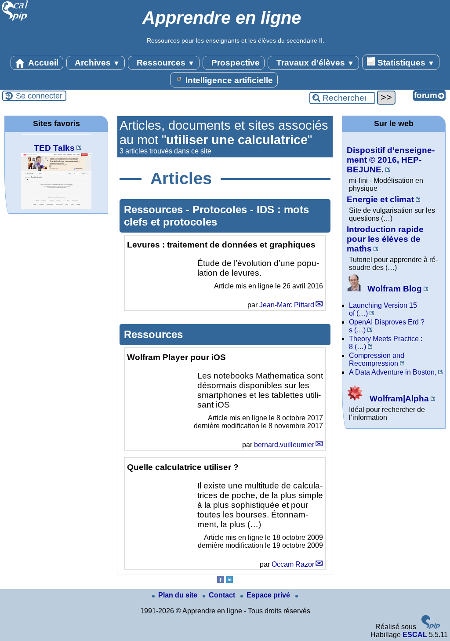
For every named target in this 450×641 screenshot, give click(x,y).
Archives (96, 62)
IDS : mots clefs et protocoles (216, 216)
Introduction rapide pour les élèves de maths (385, 239)
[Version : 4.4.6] (430, 626)
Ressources (164, 62)
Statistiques (405, 62)
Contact (223, 595)
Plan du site (178, 595)
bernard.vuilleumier (284, 444)
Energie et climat (380, 199)
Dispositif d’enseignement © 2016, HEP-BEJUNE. (391, 160)
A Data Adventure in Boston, (392, 372)
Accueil (42, 62)
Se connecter (39, 95)
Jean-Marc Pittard (286, 305)
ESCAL (415, 634)
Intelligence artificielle (228, 80)
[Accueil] (15, 19)
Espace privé (269, 595)
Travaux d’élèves (314, 62)
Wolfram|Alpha (398, 398)
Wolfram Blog (393, 288)
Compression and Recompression (376, 359)
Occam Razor (293, 564)
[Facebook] (220, 580)
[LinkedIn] (229, 580)
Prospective (234, 62)
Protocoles (221, 209)
